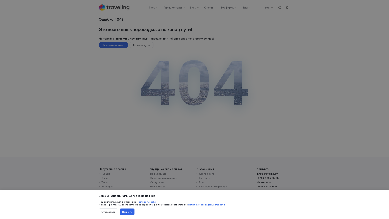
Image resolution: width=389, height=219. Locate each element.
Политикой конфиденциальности (206, 204)
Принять (127, 211)
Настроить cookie (147, 201)
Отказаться (108, 211)
